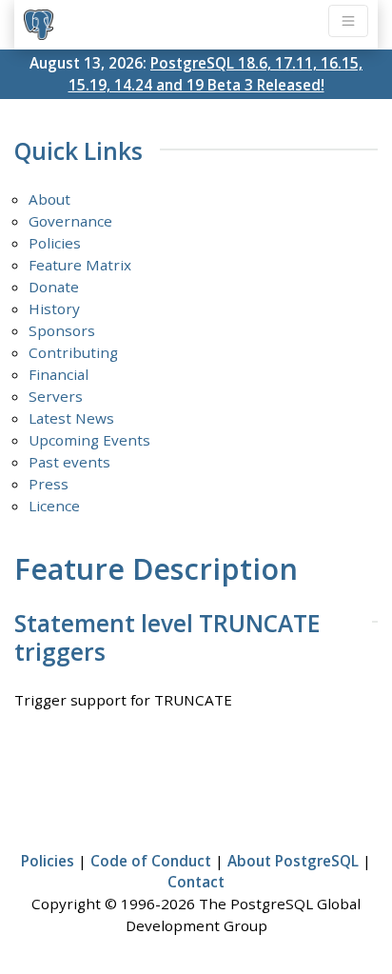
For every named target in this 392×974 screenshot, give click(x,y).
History (54, 308)
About (49, 199)
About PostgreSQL (293, 860)
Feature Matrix (80, 264)
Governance (70, 220)
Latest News (71, 417)
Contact (196, 881)
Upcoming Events (89, 439)
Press (49, 483)
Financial (58, 374)
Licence (54, 505)
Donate (54, 286)
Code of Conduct (150, 860)
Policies (55, 242)
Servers (56, 396)
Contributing (73, 352)
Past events (69, 461)
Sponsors (62, 330)
